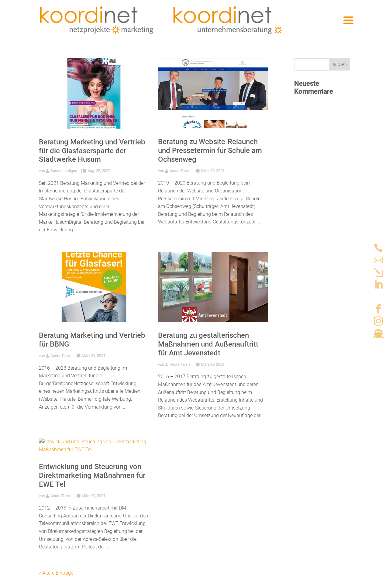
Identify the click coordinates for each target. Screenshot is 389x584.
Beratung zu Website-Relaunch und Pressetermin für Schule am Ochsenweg (210, 150)
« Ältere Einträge (56, 573)
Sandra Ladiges (63, 170)
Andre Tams (180, 170)
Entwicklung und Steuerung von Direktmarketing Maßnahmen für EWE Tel (92, 475)
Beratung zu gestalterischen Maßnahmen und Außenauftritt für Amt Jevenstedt (208, 344)
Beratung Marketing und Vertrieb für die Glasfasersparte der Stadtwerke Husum (92, 151)
